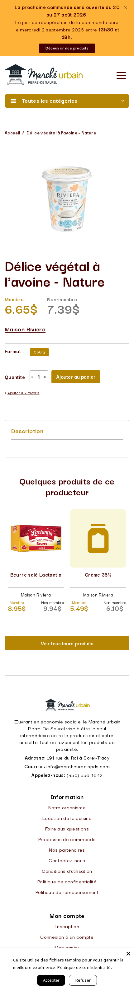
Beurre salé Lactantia (36, 574)
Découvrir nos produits (67, 48)
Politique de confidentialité (67, 881)
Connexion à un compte (67, 936)
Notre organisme (67, 807)
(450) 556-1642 (85, 775)
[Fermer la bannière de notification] (125, 8)
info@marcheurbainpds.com (78, 766)
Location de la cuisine (67, 817)
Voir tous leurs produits (67, 643)
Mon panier (67, 947)
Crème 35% (98, 574)
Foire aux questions (67, 828)
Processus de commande (67, 839)
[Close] (128, 954)
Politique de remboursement (67, 891)
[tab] (27, 431)
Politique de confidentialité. (84, 967)
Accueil (12, 132)
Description (27, 431)
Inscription (67, 926)
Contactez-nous (67, 860)
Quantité (15, 377)
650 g (39, 351)
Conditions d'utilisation (67, 870)
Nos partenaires (67, 849)
